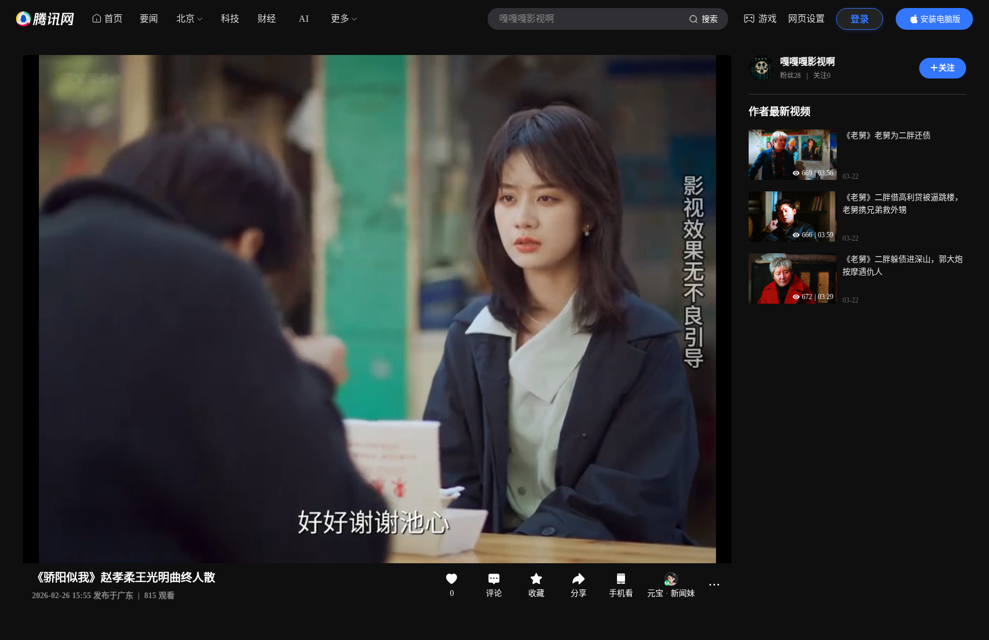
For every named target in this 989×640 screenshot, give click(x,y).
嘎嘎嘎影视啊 (807, 61)
